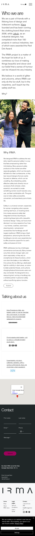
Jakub (16, 33)
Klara (23, 24)
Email (6, 428)
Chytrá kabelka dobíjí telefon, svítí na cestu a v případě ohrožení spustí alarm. (17, 340)
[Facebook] (26, 512)
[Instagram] (24, 512)
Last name (22, 418)
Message (7, 437)
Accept (17, 528)
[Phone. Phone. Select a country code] (22, 431)
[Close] (32, 519)
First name (7, 418)
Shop (5, 503)
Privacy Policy (19, 523)
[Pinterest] (29, 512)
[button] (23, 4)
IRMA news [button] (6, 508)
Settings (16, 532)
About (5, 506)
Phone (21, 428)
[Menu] (30, 4)
